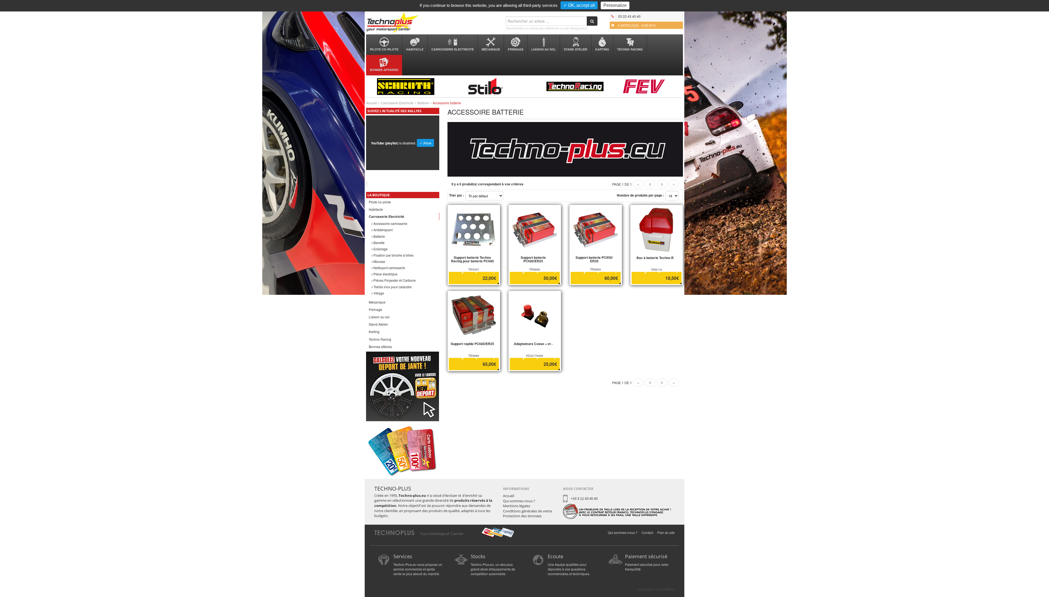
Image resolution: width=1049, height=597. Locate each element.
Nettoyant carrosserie (389, 267)
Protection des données (522, 515)
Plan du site (666, 532)
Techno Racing (630, 49)
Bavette (379, 242)
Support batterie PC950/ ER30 (594, 259)
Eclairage (380, 248)
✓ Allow (425, 143)
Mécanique (491, 49)
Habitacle (414, 49)
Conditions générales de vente (527, 511)
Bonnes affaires (384, 70)
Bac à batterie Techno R (655, 257)
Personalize (615, 5)
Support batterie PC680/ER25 (533, 259)
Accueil (371, 102)
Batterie (423, 102)
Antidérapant (383, 229)
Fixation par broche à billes (393, 255)
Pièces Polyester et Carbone (394, 280)
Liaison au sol (543, 49)
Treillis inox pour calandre (392, 286)
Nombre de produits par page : (640, 195)
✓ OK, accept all (579, 5)
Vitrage (378, 293)
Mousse (379, 261)
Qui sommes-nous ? (519, 500)
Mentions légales (516, 505)
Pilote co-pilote (384, 49)
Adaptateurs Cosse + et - (533, 343)
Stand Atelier (575, 49)
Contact (647, 532)
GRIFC (670, 589)
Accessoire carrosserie (390, 223)
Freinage (515, 49)
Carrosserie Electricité (452, 49)
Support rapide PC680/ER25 (472, 343)
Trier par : (456, 195)
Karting (602, 49)
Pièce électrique (385, 274)
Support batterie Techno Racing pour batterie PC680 (472, 259)
